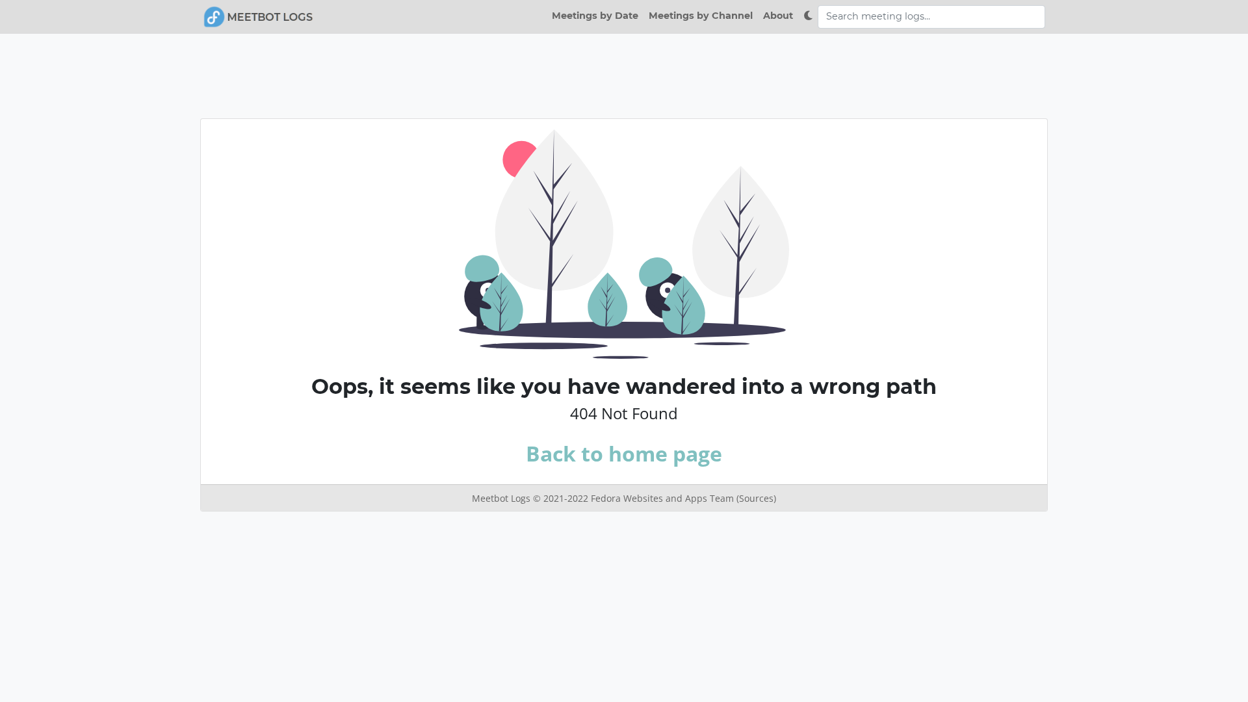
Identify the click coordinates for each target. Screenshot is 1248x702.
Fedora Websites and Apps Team (663, 498)
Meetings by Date (595, 15)
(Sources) (756, 498)
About (778, 15)
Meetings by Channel (701, 15)
